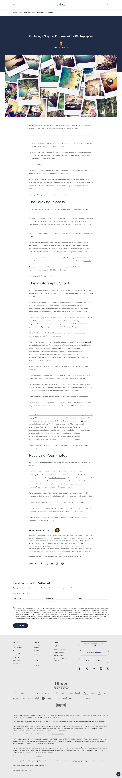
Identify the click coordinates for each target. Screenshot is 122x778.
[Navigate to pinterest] (62, 564)
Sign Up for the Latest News (93, 644)
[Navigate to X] (46, 564)
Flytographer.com (63, 517)
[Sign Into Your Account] (108, 4)
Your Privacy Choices (63, 646)
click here (39, 756)
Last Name (49, 598)
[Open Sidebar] (14, 4)
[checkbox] (13, 608)
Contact (37, 642)
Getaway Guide (17, 12)
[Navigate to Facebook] (41, 564)
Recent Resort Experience (37, 664)
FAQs (14, 650)
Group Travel (16, 657)
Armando (87, 261)
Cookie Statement (59, 652)
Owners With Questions (37, 646)
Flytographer (40, 164)
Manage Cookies (58, 655)
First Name (17, 598)
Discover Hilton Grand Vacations (17, 646)
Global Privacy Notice (60, 649)
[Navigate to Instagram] (57, 564)
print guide (74, 493)
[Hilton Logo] (61, 685)
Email (80, 598)
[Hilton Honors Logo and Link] (61, 705)
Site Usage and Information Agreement (61, 659)
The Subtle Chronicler (57, 478)
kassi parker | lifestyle (51, 366)
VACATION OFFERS (94, 653)
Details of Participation (58, 734)
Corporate (15, 663)
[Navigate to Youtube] (52, 564)
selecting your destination (56, 209)
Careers (15, 667)
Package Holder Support (38, 659)
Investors (15, 654)
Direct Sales (37, 650)
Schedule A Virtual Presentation (39, 654)
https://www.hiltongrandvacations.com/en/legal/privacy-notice (85, 618)
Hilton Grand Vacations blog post (75, 170)
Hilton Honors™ (17, 660)
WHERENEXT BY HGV (94, 660)
